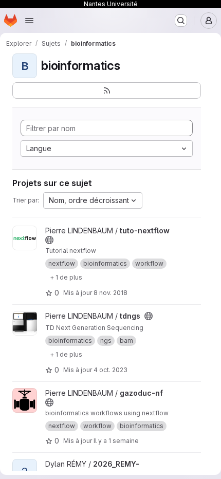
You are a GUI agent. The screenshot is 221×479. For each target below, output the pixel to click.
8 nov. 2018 (110, 293)
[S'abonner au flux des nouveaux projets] (106, 90)
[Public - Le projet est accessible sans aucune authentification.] (49, 240)
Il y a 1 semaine (116, 441)
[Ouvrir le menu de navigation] (29, 20)
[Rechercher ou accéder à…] (181, 20)
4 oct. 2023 (110, 370)
